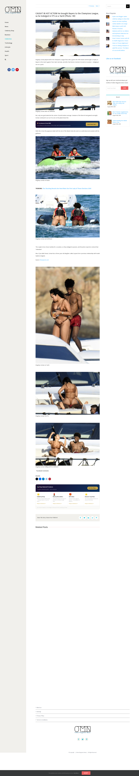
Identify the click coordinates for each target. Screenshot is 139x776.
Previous (91, 6)
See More (76, 773)
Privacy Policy (40, 716)
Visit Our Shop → (92, 488)
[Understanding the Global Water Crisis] (109, 121)
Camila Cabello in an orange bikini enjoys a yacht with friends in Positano (119, 26)
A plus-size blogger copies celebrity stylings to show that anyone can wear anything (120, 19)
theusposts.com (44, 260)
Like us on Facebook (113, 59)
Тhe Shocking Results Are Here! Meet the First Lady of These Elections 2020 (67, 188)
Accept (86, 773)
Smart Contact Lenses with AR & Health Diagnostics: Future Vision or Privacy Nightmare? (120, 40)
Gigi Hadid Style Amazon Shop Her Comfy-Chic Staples (119, 103)
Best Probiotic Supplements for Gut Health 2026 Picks (120, 112)
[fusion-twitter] (82, 739)
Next (97, 6)
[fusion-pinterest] (86, 739)
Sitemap (39, 711)
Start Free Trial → (92, 124)
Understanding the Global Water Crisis (120, 121)
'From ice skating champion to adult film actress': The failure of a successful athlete (120, 48)
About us (39, 707)
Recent (118, 97)
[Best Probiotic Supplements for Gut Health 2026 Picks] (109, 112)
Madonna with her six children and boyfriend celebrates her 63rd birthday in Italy (120, 33)
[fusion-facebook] (78, 739)
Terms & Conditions (42, 720)
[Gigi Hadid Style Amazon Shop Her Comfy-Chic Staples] (109, 102)
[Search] (13, 59)
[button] (109, 103)
